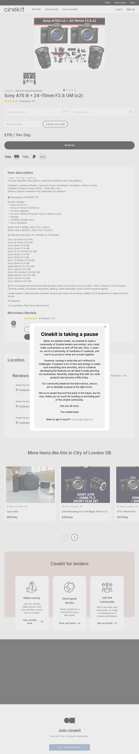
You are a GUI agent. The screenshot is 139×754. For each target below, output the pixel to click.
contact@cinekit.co (82, 419)
